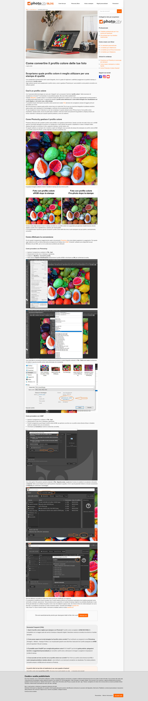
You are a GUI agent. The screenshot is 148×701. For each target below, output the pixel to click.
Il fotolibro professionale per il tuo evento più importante (109, 32)
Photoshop (64, 240)
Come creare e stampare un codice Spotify (110, 65)
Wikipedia (33, 97)
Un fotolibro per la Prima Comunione (110, 50)
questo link (76, 605)
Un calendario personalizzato (108, 45)
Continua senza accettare (31, 691)
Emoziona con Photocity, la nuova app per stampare (110, 61)
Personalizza (98, 695)
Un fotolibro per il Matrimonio (108, 48)
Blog (27, 9)
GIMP (67, 242)
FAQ (64, 103)
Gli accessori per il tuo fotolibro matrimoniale (108, 36)
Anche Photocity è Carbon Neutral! (109, 68)
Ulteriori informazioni (107, 695)
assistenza (70, 607)
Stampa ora (83, 615)
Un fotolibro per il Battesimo (108, 52)
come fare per (33, 9)
